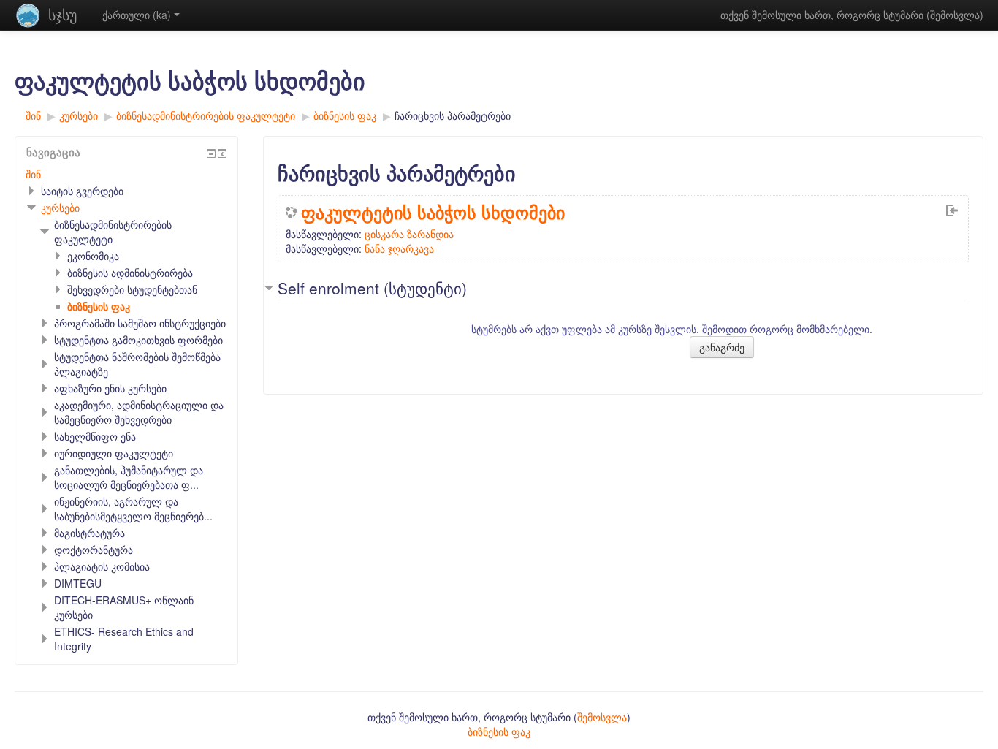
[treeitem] (126, 174)
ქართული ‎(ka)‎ (136, 14)
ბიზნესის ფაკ (499, 731)
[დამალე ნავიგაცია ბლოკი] (211, 153)
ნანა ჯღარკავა (399, 248)
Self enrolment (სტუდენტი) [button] (372, 288)
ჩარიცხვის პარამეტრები (453, 115)
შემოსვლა (955, 14)
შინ (33, 174)
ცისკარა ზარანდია (409, 234)
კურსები (60, 207)
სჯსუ (62, 14)
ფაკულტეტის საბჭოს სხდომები (433, 212)
